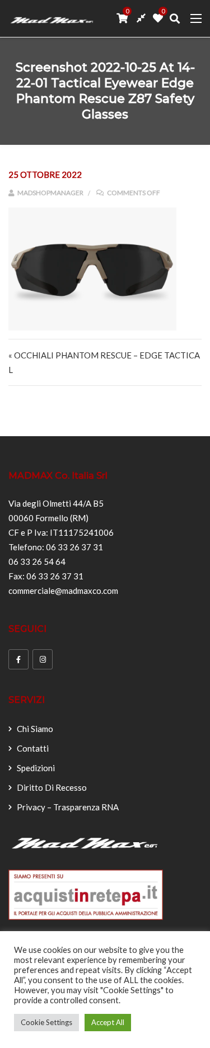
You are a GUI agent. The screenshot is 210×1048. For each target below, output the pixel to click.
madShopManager (49, 192)
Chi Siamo (35, 729)
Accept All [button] (107, 1022)
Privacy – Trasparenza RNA (68, 807)
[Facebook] (18, 659)
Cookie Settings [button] (46, 1022)
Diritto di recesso (52, 787)
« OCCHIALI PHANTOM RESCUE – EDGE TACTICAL (104, 362)
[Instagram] (42, 659)
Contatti (33, 748)
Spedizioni (36, 768)
